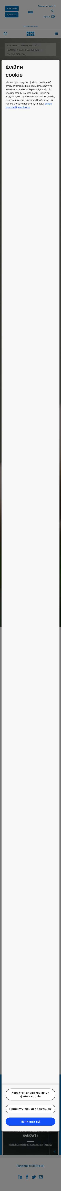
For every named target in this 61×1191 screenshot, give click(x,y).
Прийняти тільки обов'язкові (30, 1109)
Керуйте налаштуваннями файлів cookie (30, 1094)
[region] (30, 596)
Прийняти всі (30, 1121)
